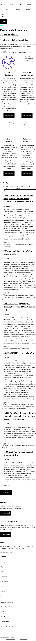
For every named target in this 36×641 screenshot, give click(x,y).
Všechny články (5, 492)
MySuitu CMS (23, 639)
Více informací (9, 115)
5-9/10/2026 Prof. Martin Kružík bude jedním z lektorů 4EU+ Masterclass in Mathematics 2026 (18, 198)
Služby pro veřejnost (7, 626)
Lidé (21, 4)
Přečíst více (6, 242)
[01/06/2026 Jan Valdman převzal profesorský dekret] (19, 447)
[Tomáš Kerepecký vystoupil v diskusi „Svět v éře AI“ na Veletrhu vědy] (19, 299)
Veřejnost (29, 4)
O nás (3, 4)
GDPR (3, 617)
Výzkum (12, 4)
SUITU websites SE (10, 639)
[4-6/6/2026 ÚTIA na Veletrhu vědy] (16, 348)
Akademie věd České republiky (14, 40)
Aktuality (17, 9)
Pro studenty (4, 9)
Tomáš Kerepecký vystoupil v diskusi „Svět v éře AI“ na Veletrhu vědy (19, 306)
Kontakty (28, 9)
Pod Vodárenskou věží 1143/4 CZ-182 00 (11, 546)
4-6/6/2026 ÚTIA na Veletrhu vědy (18, 353)
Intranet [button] (3, 21)
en (4, 16)
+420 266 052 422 (28, 546)
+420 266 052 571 (10, 548)
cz (4, 14)
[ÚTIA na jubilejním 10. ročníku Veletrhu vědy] (19, 246)
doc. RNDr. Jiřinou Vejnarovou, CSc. (10, 508)
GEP (2, 612)
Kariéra (3, 631)
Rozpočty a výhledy (6, 607)
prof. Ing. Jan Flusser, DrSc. (26, 525)
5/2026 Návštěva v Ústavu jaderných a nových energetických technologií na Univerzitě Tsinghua (19, 416)
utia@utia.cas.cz (20, 548)
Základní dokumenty (7, 602)
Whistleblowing (5, 621)
